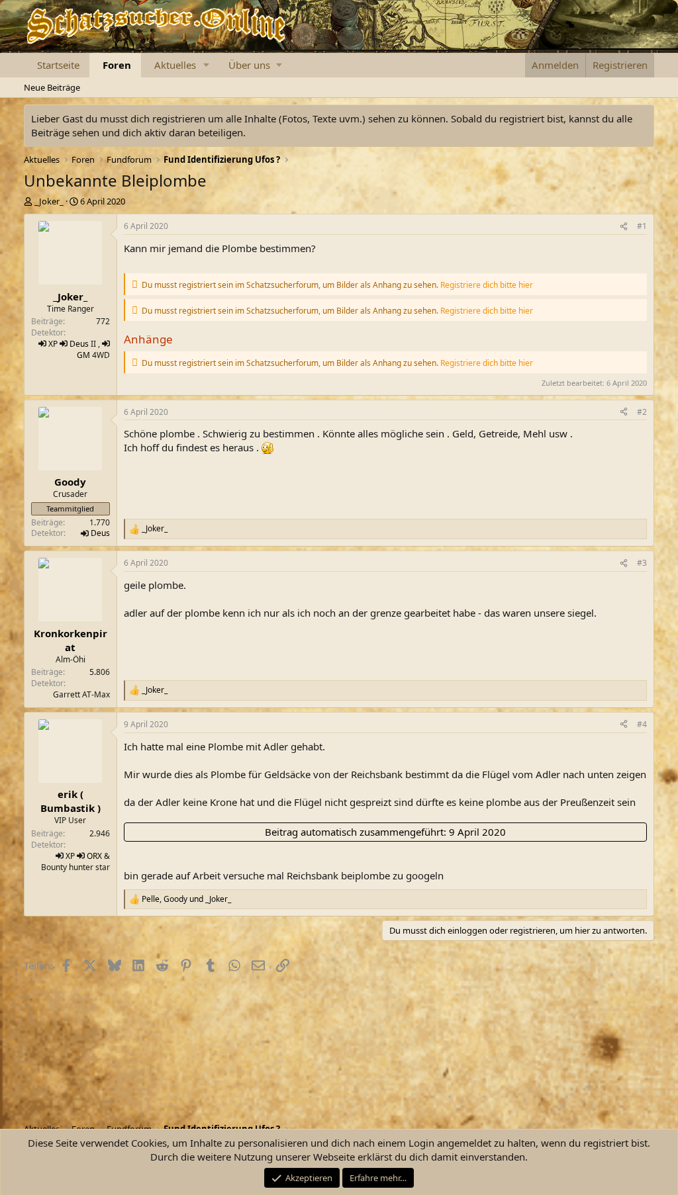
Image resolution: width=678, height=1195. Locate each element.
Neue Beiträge (52, 87)
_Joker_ (49, 201)
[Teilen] (623, 226)
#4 (642, 724)
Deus (79, 343)
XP (53, 343)
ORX (94, 856)
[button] (206, 65)
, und (186, 899)
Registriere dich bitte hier (486, 284)
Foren (117, 64)
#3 (642, 562)
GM (83, 355)
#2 (642, 412)
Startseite (58, 64)
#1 (642, 226)
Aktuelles (175, 64)
